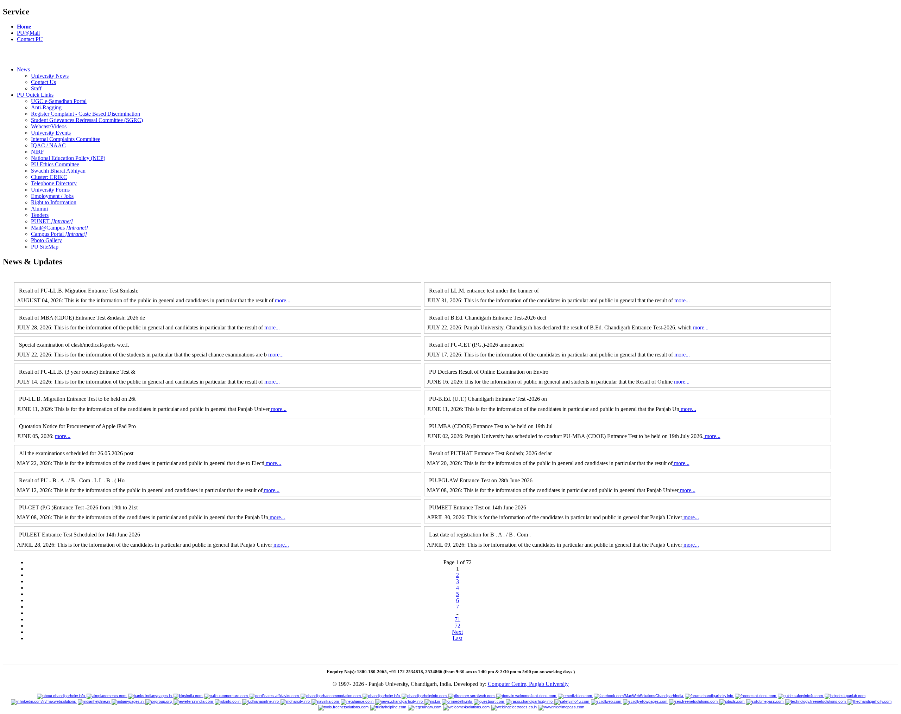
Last (457, 638)
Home (24, 27)
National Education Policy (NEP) (68, 158)
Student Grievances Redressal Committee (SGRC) (87, 120)
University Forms (50, 190)
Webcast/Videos (49, 126)
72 (457, 626)
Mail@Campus (59, 228)
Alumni (39, 209)
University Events (51, 133)
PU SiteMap (44, 247)
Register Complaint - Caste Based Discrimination (85, 114)
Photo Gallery (46, 240)
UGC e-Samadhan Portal (59, 101)
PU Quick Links (35, 95)
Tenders (40, 215)
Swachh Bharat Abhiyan (58, 171)
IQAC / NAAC (48, 145)
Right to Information (53, 202)
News (23, 69)
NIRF (37, 152)
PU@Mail (28, 33)
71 (457, 619)
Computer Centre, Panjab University (528, 684)
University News (50, 76)
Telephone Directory (54, 183)
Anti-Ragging (46, 107)
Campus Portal (59, 234)
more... (281, 300)
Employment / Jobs (52, 196)
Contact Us (43, 82)
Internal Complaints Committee (65, 139)
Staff (36, 88)
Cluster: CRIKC (49, 177)
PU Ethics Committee (55, 164)
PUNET (52, 221)
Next (457, 632)
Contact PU (30, 39)
